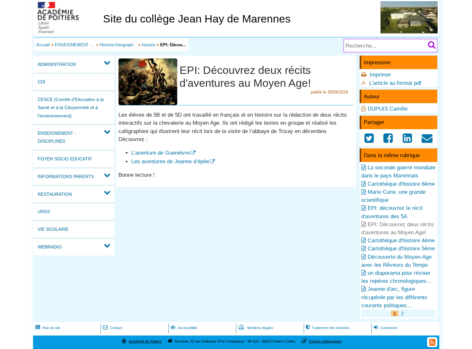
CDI (41, 81)
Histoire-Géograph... (118, 44)
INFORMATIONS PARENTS (66, 176)
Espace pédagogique (325, 341)
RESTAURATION (55, 194)
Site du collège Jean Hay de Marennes (197, 19)
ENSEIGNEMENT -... (75, 44)
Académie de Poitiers (145, 341)
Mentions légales (255, 328)
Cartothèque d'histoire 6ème (401, 184)
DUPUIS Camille (387, 109)
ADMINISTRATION (57, 64)
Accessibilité (183, 328)
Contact (112, 328)
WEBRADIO (50, 246)
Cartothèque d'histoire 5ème (401, 249)
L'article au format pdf (395, 83)
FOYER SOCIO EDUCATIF (65, 158)
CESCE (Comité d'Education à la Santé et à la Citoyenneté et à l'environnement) (71, 107)
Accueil (43, 44)
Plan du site (47, 328)
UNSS (44, 211)
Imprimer (380, 75)
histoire (148, 44)
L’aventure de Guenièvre (160, 153)
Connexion (385, 328)
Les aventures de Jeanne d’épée (170, 161)
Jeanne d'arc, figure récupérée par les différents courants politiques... (394, 297)
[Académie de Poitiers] (67, 31)
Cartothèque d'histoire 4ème (401, 240)
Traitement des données (328, 328)
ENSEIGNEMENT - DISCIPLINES (57, 137)
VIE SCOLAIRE (53, 229)
